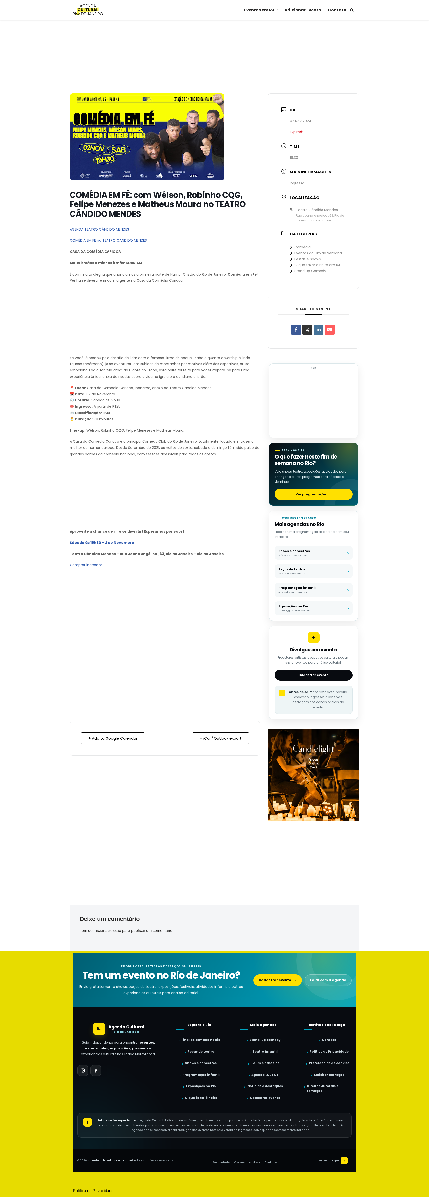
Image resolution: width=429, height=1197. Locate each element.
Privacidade (221, 1162)
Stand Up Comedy (310, 270)
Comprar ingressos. (86, 564)
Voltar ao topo (331, 1160)
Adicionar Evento (303, 10)
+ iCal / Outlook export (221, 738)
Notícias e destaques (265, 1086)
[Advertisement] (214, 56)
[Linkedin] (318, 330)
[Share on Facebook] (296, 330)
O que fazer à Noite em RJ (317, 264)
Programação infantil (201, 1075)
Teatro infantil (265, 1051)
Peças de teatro (201, 1051)
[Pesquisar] (352, 10)
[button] (277, 10)
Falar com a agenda (328, 980)
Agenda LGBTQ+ (265, 1075)
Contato (337, 10)
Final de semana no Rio (200, 1040)
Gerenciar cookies (247, 1162)
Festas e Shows (307, 259)
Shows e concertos (201, 1063)
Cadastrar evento (313, 675)
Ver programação (313, 494)
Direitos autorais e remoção (322, 1088)
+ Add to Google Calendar (112, 738)
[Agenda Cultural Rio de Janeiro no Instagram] (82, 1070)
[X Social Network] (307, 330)
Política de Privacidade (329, 1051)
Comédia (302, 247)
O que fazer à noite (201, 1098)
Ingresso (297, 183)
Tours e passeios (265, 1063)
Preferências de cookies (329, 1063)
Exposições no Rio (201, 1086)
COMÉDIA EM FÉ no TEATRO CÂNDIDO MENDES (108, 240)
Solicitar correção (329, 1075)
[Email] (330, 330)
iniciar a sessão (107, 930)
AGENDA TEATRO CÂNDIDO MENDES (99, 229)
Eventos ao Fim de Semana (318, 253)
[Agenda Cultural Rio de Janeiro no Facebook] (95, 1070)
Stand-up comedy (265, 1040)
